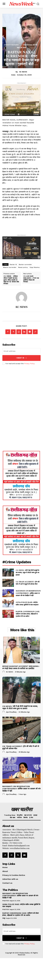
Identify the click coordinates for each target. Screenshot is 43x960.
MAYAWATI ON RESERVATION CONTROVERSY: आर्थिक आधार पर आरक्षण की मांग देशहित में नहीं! (28, 593)
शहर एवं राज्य (21, 47)
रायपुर (3, 918)
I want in (20, 358)
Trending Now (30, 45)
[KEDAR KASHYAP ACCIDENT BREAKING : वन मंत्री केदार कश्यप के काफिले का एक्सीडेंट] (21, 650)
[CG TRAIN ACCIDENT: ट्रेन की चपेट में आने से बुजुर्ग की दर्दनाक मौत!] (8, 583)
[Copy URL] (35, 331)
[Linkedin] (24, 331)
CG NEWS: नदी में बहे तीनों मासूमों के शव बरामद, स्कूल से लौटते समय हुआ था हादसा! (27, 572)
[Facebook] (7, 331)
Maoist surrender (9, 267)
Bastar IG (13, 264)
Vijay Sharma (34, 267)
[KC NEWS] (21, 297)
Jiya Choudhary (11, 712)
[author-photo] (3, 672)
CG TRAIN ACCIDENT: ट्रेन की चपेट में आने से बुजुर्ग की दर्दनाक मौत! (27, 583)
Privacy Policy (29, 363)
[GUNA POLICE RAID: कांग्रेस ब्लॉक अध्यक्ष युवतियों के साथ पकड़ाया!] (8, 603)
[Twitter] (13, 331)
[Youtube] (24, 855)
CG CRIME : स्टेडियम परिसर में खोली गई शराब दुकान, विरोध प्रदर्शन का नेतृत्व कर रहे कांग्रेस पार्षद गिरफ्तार (11, 280)
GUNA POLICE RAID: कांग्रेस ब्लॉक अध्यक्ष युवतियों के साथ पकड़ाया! (27, 603)
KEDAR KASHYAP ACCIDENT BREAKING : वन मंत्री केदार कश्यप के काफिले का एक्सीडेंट (21, 667)
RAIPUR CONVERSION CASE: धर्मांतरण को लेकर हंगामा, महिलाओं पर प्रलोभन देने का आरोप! (28, 613)
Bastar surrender (25, 264)
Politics (5, 901)
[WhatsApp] (18, 331)
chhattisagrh (11, 45)
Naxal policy (23, 267)
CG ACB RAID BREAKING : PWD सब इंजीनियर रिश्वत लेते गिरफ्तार (31, 279)
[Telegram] (29, 331)
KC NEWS (23, 72)
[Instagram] (11, 855)
